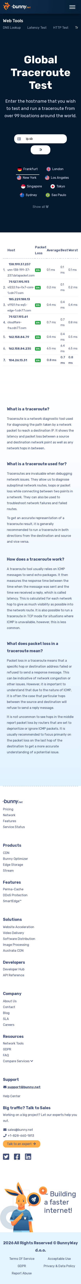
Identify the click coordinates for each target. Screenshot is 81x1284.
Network (9, 815)
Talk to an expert (19, 1144)
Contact (9, 1007)
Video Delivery (13, 933)
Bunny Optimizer (15, 859)
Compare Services (16, 1061)
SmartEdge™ (12, 901)
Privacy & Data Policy (59, 1266)
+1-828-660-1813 (20, 1136)
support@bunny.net (23, 1087)
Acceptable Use (59, 1259)
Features (9, 821)
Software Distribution (19, 939)
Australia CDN (13, 950)
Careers (8, 1025)
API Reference (13, 975)
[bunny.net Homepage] (17, 7)
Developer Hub (13, 969)
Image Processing (16, 945)
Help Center (11, 1096)
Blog (6, 1013)
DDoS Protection (15, 895)
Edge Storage (13, 865)
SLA (6, 1019)
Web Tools (13, 20)
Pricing (8, 809)
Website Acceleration (18, 927)
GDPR (7, 1049)
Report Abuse (22, 1273)
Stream (8, 870)
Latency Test (37, 27)
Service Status (14, 827)
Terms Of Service (21, 1259)
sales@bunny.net (20, 1130)
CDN (6, 853)
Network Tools (13, 1043)
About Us (10, 1001)
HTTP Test (60, 27)
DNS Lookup (12, 27)
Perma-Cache (13, 889)
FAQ (6, 1055)
